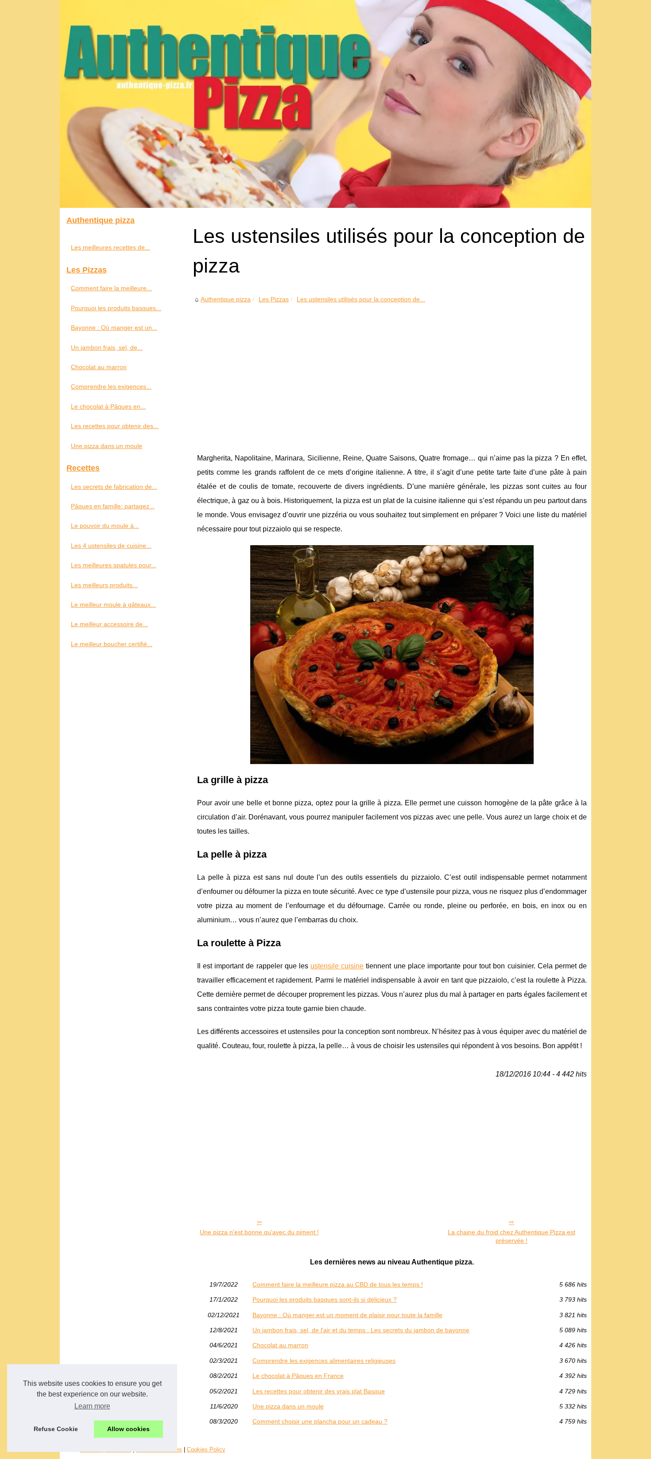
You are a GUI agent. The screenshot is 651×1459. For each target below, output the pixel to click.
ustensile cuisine (337, 966)
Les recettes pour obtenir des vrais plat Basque (318, 1391)
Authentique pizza (226, 299)
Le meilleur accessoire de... (109, 624)
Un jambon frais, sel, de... (107, 347)
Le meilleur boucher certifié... (111, 644)
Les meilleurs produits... (104, 585)
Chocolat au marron (280, 1345)
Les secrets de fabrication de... (114, 486)
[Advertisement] (392, 371)
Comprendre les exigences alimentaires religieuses (323, 1361)
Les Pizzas (274, 299)
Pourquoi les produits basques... (116, 308)
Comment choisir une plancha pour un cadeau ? (320, 1421)
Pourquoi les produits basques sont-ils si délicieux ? (324, 1299)
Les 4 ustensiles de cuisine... (111, 545)
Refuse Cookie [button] (56, 1428)
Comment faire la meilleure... (111, 288)
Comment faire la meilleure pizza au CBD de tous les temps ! (337, 1284)
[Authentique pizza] (325, 104)
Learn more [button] (92, 1406)
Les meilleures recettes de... (110, 247)
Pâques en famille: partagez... (113, 506)
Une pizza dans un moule (288, 1406)
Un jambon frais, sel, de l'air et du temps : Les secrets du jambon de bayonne (360, 1330)
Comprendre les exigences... (111, 386)
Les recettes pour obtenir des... (115, 425)
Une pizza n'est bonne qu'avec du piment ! (259, 1232)
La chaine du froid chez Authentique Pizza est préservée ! (511, 1236)
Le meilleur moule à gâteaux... (113, 604)
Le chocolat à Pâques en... (108, 406)
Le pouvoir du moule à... (105, 525)
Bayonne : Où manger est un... (114, 327)
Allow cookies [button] (128, 1428)
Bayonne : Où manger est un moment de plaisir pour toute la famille (347, 1315)
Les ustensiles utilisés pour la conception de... (361, 299)
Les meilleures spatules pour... (113, 565)
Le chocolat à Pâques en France (298, 1376)
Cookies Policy (206, 1449)
